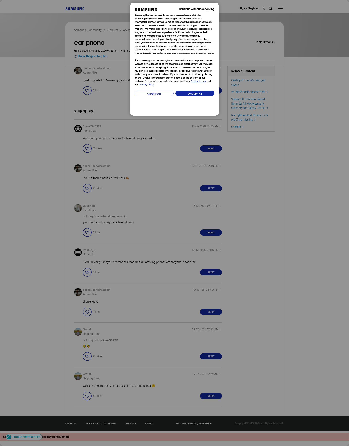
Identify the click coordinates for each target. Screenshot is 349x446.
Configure (154, 94)
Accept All (195, 94)
